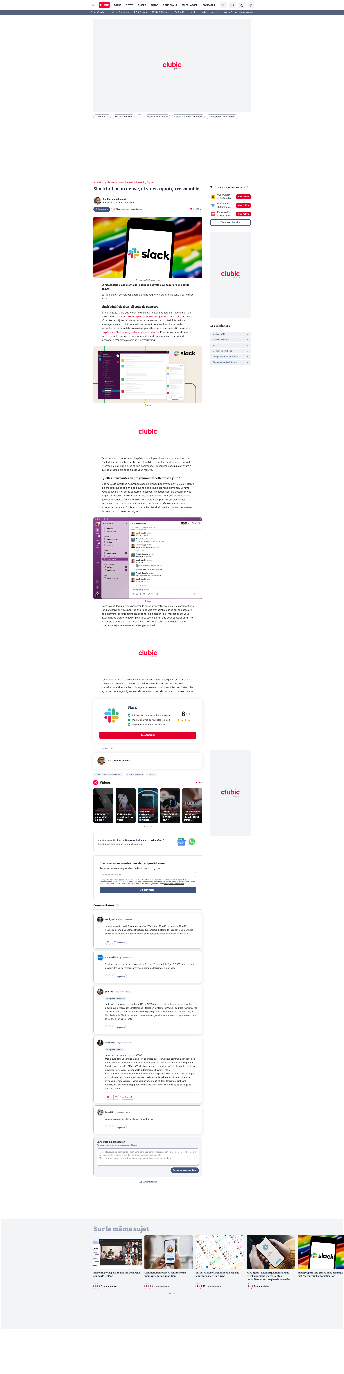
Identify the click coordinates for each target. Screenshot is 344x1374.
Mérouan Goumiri (116, 199)
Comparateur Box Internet (222, 117)
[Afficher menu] (93, 5)
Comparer (209, 5)
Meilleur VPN (102, 117)
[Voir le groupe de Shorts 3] (151, 826)
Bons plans (170, 5)
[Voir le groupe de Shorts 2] (147, 826)
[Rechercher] (223, 5)
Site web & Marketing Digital (139, 182)
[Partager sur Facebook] (337, 1350)
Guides (142, 5)
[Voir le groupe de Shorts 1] (144, 826)
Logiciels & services (119, 12)
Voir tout (198, 782)
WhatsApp (156, 840)
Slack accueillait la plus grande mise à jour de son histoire (148, 316)
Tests (129, 5)
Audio (193, 12)
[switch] (242, 5)
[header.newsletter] (232, 5)
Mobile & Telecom (160, 12)
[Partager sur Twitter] (337, 1359)
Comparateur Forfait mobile (188, 117)
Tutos (154, 5)
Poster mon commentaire (184, 1170)
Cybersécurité (98, 12)
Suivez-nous (102, 209)
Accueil (97, 182)
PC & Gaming (140, 12)
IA (140, 117)
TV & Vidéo (180, 12)
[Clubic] (104, 5)
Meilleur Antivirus (123, 117)
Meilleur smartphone (157, 117)
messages (184, 496)
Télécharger (190, 5)
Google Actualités (134, 840)
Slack (132, 707)
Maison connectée (210, 12)
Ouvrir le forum (150, 1182)
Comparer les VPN (230, 222)
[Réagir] (191, 209)
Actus (117, 5)
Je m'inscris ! (147, 890)
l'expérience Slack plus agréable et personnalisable (130, 332)
